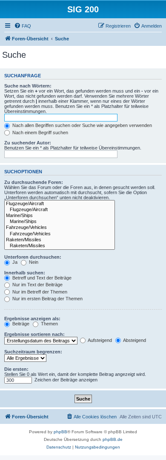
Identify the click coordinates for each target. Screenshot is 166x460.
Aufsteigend (99, 340)
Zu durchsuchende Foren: (33, 182)
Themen (49, 323)
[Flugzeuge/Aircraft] (59, 204)
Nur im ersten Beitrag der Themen (47, 298)
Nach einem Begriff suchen (39, 132)
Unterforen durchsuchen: (32, 257)
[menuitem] (22, 26)
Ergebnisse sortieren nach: (34, 334)
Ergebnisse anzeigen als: (32, 318)
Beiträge (20, 323)
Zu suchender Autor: (27, 142)
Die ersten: (16, 369)
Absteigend (134, 340)
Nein (33, 262)
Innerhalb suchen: (24, 272)
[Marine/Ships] (59, 216)
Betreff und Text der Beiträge (41, 277)
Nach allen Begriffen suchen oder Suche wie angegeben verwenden (81, 125)
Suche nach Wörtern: (28, 85)
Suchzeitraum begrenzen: (33, 351)
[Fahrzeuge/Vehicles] (59, 228)
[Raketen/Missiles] (59, 240)
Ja (14, 262)
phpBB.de (113, 439)
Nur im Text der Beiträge (37, 284)
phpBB (60, 431)
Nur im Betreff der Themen (39, 291)
